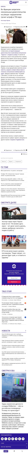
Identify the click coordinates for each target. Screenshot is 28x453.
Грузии (13, 139)
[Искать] (22, 451)
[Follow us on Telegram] (16, 438)
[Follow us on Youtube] (9, 438)
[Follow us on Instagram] (12, 438)
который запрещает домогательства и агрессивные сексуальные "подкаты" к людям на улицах (13, 52)
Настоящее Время (5, 20)
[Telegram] (14, 451)
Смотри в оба (8, 370)
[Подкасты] (23, 438)
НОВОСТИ (6, 331)
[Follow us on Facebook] (2, 438)
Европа (3, 6)
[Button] (8, 27)
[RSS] (19, 438)
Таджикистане (20, 139)
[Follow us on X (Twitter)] (5, 438)
